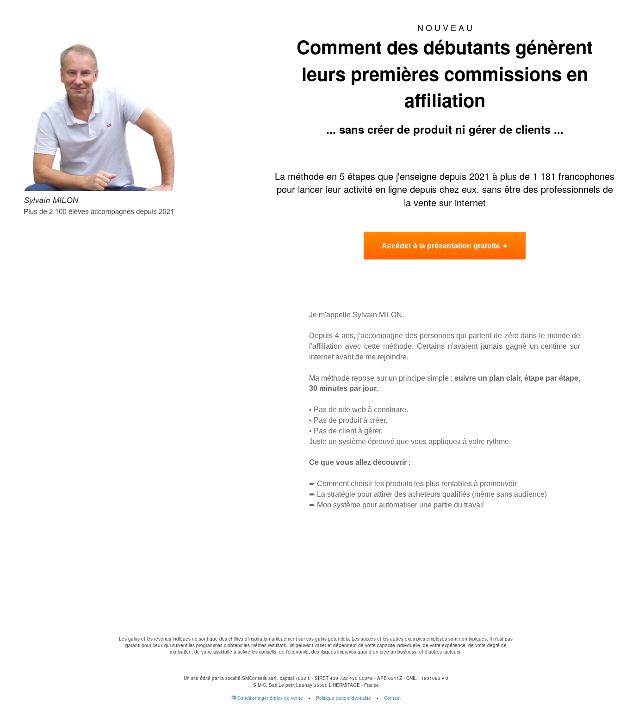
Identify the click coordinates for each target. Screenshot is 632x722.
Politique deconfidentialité (343, 698)
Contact (392, 698)
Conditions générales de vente (269, 698)
